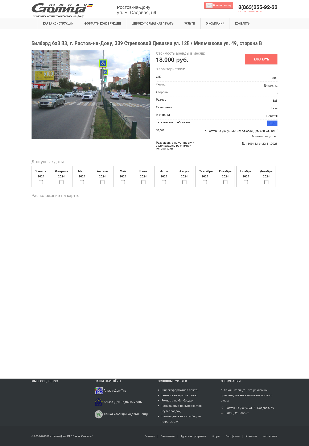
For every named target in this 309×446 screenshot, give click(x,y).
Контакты (242, 23)
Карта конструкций (58, 23)
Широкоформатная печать (153, 23)
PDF (272, 123)
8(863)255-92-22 (257, 7)
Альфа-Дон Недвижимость (122, 402)
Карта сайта (270, 436)
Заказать (261, 59)
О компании (215, 23)
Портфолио (233, 436)
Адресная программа (193, 436)
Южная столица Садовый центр (125, 414)
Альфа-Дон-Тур (114, 390)
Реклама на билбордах (177, 400)
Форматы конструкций (102, 23)
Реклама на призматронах (179, 395)
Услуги (189, 23)
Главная (150, 436)
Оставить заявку (222, 5)
